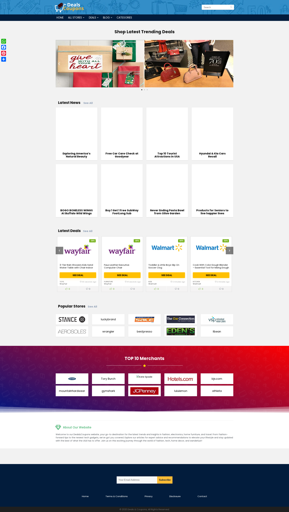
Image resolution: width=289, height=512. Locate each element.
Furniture (108, 281)
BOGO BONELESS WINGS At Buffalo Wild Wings (76, 212)
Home (60, 17)
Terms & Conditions (117, 496)
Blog (106, 17)
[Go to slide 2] (144, 89)
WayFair (63, 284)
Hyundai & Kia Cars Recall (212, 155)
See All (88, 103)
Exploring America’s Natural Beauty (76, 155)
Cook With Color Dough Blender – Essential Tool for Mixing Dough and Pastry (211, 267)
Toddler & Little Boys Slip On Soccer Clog (163, 266)
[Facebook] (4, 47)
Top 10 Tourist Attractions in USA (167, 155)
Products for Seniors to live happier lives (212, 212)
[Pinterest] (4, 53)
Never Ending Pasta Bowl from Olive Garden (167, 212)
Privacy (148, 496)
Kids (150, 281)
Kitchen (196, 281)
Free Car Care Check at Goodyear (122, 155)
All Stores (75, 17)
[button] (59, 64)
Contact (202, 496)
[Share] (4, 59)
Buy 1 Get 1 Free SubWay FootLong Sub (121, 212)
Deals (92, 17)
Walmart (152, 284)
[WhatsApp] (4, 41)
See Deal (78, 275)
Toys (62, 281)
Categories (124, 17)
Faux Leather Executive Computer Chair (116, 266)
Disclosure (175, 496)
